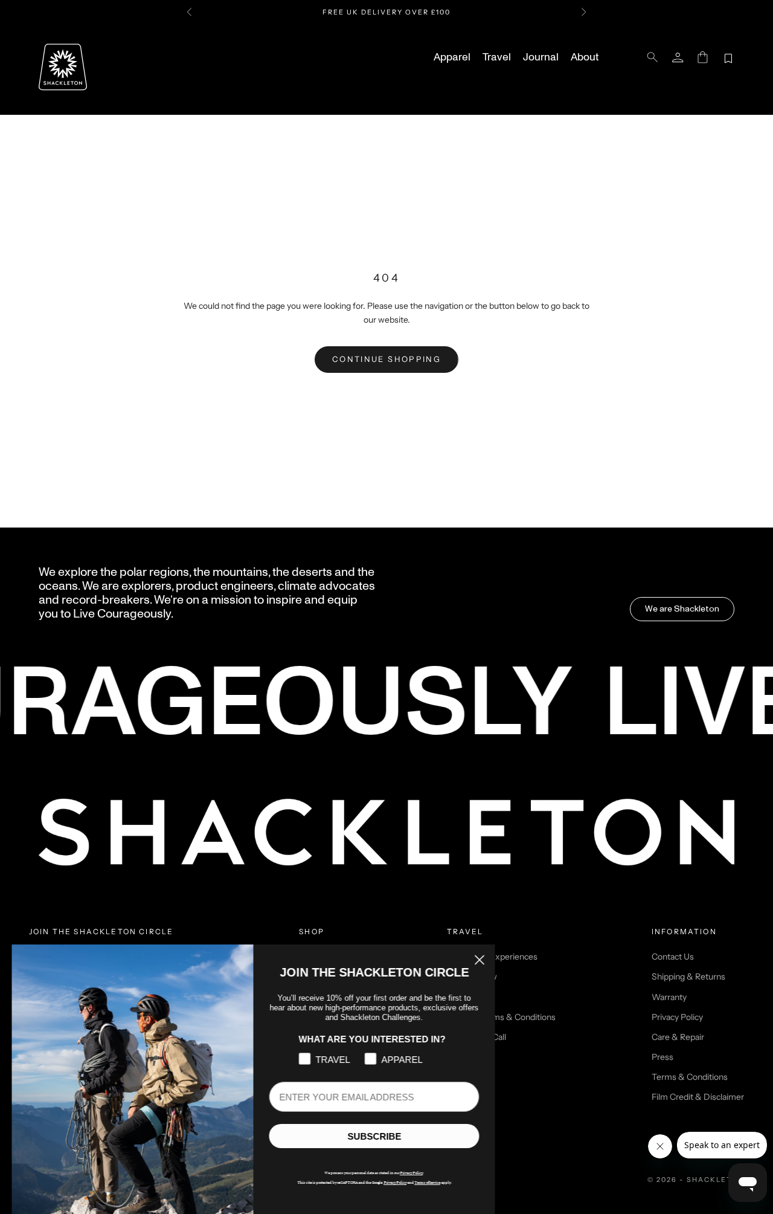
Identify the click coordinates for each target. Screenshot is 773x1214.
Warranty (669, 997)
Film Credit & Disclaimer (698, 1096)
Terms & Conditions (690, 1076)
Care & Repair (678, 1037)
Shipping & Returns (688, 976)
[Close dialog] (479, 959)
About (584, 57)
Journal (541, 57)
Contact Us (673, 956)
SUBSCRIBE (375, 1136)
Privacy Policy (677, 1017)
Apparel (452, 57)
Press (662, 1056)
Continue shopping (386, 359)
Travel (497, 57)
